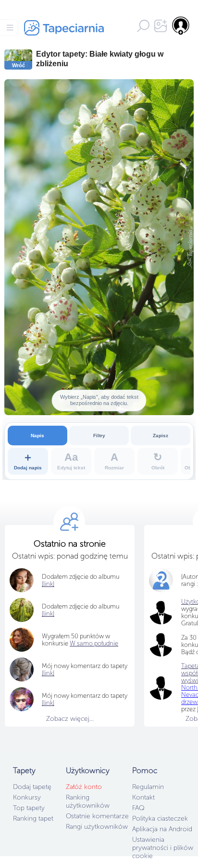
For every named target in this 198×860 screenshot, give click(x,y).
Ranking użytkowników (88, 801)
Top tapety (29, 808)
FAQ (138, 808)
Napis (37, 435)
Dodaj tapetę (32, 787)
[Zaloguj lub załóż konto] (181, 25)
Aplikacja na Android (162, 829)
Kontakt (143, 797)
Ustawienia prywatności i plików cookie (162, 848)
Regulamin (148, 787)
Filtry (99, 435)
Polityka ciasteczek (160, 818)
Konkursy (27, 797)
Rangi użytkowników (97, 827)
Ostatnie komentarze (97, 816)
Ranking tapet (33, 818)
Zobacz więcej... (70, 719)
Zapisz (160, 435)
